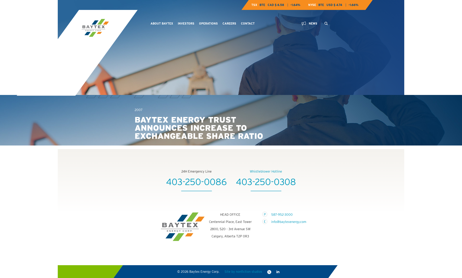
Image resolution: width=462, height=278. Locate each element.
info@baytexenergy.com (286, 222)
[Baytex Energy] (113, 28)
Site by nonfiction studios (243, 271)
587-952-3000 (282, 214)
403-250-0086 (196, 181)
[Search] (325, 22)
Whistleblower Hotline (266, 171)
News (313, 23)
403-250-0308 (266, 181)
